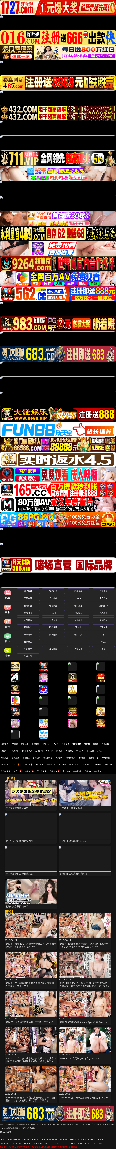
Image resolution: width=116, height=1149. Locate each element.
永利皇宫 (82, 757)
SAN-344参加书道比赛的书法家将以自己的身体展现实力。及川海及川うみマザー (31, 945)
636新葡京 (106, 757)
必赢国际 (5, 751)
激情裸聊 (5, 764)
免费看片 (87, 764)
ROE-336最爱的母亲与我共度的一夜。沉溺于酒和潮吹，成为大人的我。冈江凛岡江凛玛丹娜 (31, 1099)
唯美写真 (78, 634)
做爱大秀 (97, 764)
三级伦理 (28, 598)
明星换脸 (53, 627)
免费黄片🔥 (55, 771)
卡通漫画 (28, 634)
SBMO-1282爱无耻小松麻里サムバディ (80, 1058)
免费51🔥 (16, 764)
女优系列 (53, 620)
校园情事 (53, 649)
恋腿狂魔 (104, 620)
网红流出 (78, 612)
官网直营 (35, 744)
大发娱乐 (59, 757)
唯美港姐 (78, 605)
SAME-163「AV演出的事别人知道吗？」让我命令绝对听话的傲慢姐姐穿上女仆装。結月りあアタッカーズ (31, 1061)
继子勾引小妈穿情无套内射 (19, 840)
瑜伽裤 (78, 627)
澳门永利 (45, 744)
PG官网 (15, 744)
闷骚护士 (104, 627)
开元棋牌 (24, 744)
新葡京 (95, 744)
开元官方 (39, 764)
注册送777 (76, 744)
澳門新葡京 (70, 757)
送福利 (87, 744)
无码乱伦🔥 (28, 764)
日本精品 (53, 598)
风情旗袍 (28, 627)
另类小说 (28, 656)
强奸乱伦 (53, 591)
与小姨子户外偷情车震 (71, 807)
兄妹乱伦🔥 (42, 771)
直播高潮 (39, 751)
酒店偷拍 (69, 751)
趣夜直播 (15, 757)
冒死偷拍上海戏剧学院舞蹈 (73, 840)
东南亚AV (103, 605)
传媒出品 (28, 641)
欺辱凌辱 (28, 612)
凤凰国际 (15, 751)
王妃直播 (90, 751)
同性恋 (103, 641)
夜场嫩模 (26, 757)
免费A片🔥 (29, 771)
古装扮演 (28, 620)
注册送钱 (65, 744)
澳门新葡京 (47, 757)
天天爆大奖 (51, 764)
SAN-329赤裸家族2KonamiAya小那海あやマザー (85, 1022)
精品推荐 (28, 591)
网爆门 (103, 634)
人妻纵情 (78, 649)
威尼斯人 (5, 744)
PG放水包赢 (27, 751)
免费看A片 (77, 771)
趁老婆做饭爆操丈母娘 (17, 807)
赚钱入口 (66, 771)
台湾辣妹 (28, 605)
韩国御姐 (53, 605)
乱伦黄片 (101, 751)
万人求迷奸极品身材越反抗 (19, 873)
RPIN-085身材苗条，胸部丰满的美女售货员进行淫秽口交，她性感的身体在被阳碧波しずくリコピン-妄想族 (85, 985)
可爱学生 (78, 620)
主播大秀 (80, 751)
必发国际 (36, 757)
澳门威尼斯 (5, 771)
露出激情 (53, 634)
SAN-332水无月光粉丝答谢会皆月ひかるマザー (84, 1097)
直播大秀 (108, 764)
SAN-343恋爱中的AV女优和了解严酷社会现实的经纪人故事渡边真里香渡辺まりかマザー (84, 945)
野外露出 (104, 612)
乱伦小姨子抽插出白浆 (17, 906)
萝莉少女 (104, 591)
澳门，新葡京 (74, 764)
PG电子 (56, 744)
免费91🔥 (18, 771)
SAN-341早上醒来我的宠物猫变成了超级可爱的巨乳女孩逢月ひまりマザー (31, 984)
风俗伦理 (104, 649)
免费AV (88, 771)
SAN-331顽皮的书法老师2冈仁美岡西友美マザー (30, 1022)
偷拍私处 (5, 757)
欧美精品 (78, 591)
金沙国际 (62, 764)
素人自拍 (104, 598)
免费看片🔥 (94, 757)
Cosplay (78, 598)
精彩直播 (49, 751)
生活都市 (28, 649)
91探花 (53, 612)
